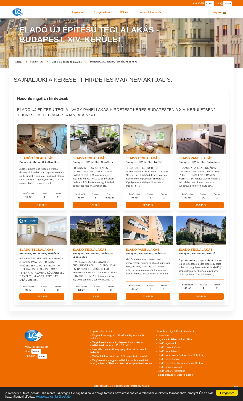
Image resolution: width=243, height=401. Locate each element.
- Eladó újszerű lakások (169, 366)
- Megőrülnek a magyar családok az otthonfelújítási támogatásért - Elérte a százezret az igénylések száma (121, 362)
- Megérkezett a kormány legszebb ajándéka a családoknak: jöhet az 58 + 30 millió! (116, 344)
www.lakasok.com (37, 346)
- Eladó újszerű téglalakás (170, 370)
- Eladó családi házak (168, 347)
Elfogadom (227, 393)
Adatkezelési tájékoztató (53, 396)
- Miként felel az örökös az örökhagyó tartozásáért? (119, 356)
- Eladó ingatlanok (166, 343)
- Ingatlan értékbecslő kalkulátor (174, 339)
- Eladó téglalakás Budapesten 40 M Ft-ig (179, 363)
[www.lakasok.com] (18, 12)
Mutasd (209, 3)
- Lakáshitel (162, 335)
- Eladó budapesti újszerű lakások (175, 374)
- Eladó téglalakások (167, 359)
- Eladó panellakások (168, 351)
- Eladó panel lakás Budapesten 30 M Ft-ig (180, 355)
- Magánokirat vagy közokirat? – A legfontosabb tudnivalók (117, 337)
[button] (78, 12)
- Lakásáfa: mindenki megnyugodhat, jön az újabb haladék (118, 351)
